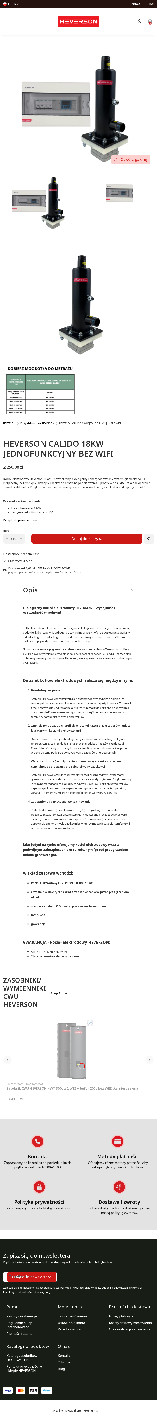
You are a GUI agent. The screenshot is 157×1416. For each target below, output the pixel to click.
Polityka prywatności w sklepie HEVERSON (24, 1368)
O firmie (64, 1362)
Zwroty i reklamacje (22, 1316)
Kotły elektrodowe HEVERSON (37, 423)
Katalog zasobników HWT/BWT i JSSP (22, 1357)
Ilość (6, 531)
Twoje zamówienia (72, 1316)
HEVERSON (9, 423)
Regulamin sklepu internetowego (20, 1324)
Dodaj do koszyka (87, 538)
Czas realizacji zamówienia (129, 1329)
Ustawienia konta (71, 1322)
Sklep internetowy (73, 1410)
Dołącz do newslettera (31, 1276)
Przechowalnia (69, 1329)
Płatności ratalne (20, 1333)
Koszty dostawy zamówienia (130, 1322)
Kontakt (135, 4)
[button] (26, 21)
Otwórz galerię (134, 159)
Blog (150, 4)
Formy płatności (121, 1316)
